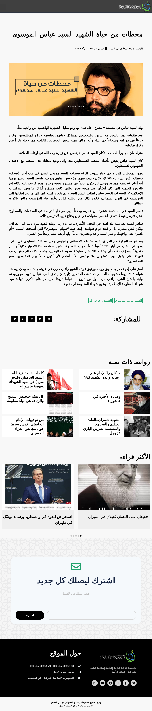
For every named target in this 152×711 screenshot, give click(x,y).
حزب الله (94, 300)
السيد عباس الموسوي (128, 300)
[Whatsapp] (95, 683)
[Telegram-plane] (110, 683)
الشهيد (108, 300)
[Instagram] (118, 683)
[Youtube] (102, 683)
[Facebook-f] (126, 683)
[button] (3, 7)
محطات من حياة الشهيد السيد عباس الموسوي (77, 34)
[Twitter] (134, 683)
